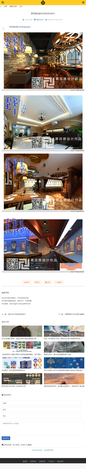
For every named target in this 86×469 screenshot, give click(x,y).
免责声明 (60, 461)
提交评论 (6, 438)
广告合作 (51, 461)
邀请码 (25, 461)
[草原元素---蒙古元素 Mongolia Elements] (1, 6)
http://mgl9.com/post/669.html (20, 304)
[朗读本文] (3, 28)
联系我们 (33, 461)
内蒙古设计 (13, 6)
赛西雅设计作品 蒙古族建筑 (74, 314)
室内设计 (27, 27)
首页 (5, 6)
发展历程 (42, 461)
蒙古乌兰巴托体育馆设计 (17, 314)
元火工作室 (28, 20)
